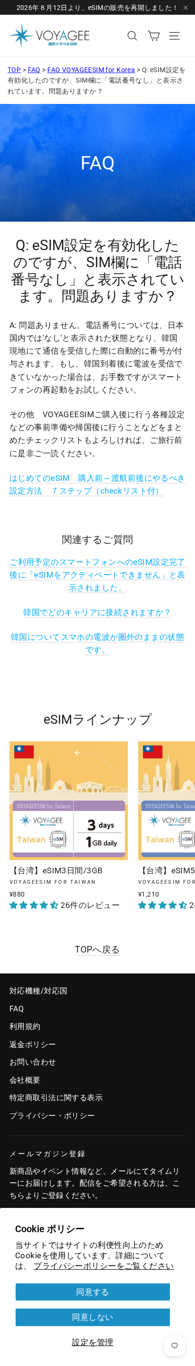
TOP (14, 70)
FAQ (34, 70)
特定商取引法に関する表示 (56, 1097)
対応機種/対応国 (38, 990)
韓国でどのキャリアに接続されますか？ (97, 612)
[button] (35, 905)
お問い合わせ (32, 1062)
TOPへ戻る (97, 949)
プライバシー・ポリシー (52, 1115)
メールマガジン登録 (47, 1154)
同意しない (92, 1317)
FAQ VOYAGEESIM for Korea (91, 70)
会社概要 (25, 1080)
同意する (92, 1292)
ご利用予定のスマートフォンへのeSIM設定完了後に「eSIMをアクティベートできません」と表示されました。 (97, 574)
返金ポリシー (32, 1044)
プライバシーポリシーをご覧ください (104, 1266)
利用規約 (25, 1026)
